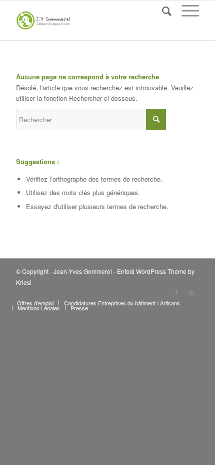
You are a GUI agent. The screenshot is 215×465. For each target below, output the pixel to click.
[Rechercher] (162, 10)
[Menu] (185, 10)
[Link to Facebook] (176, 292)
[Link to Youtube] (191, 292)
